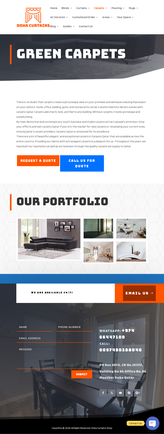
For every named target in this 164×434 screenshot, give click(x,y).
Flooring (116, 8)
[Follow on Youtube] (120, 393)
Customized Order (83, 17)
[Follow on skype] (129, 393)
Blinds (65, 8)
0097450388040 (120, 349)
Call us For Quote (82, 163)
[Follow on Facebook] (103, 393)
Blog (53, 26)
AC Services (57, 17)
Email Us (137, 293)
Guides (67, 26)
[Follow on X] (111, 393)
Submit (81, 374)
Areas (106, 17)
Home (53, 8)
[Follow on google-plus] (137, 393)
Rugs (132, 8)
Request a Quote (38, 161)
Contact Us (86, 26)
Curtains (81, 8)
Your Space (124, 17)
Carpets (99, 8)
